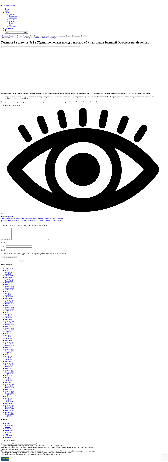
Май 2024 (8, 316)
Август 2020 (9, 395)
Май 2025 (8, 295)
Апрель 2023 (9, 338)
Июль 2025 (8, 291)
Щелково (8, 437)
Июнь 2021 (8, 377)
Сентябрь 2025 (9, 288)
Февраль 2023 (9, 342)
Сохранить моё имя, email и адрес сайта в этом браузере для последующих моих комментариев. (34, 254)
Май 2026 (8, 274)
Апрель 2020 (9, 402)
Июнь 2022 (8, 356)
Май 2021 (8, 379)
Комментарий (6, 239)
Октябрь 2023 (9, 328)
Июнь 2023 (8, 335)
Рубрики (7, 12)
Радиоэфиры (9, 28)
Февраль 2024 (9, 321)
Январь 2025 (9, 302)
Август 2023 (9, 331)
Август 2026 (9, 268)
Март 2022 (8, 361)
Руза (10, 25)
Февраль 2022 (9, 363)
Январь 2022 (9, 365)
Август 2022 (9, 353)
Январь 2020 (9, 407)
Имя (3, 243)
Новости (7, 9)
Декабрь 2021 (9, 367)
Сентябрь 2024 (9, 309)
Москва (11, 14)
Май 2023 (8, 337)
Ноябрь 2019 (9, 410)
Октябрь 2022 (9, 349)
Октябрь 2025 (9, 286)
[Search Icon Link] (6, 30)
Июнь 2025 (8, 293)
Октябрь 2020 (9, 391)
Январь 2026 (9, 281)
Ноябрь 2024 (9, 305)
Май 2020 (8, 400)
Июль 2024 (8, 312)
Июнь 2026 (8, 272)
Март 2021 (8, 382)
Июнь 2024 (8, 314)
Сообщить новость (9, 6)
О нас (6, 11)
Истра (11, 23)
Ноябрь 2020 (9, 389)
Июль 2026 (8, 270)
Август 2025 (9, 289)
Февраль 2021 (9, 384)
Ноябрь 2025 (9, 284)
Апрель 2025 (9, 296)
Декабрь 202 (9, 412)
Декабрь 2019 (9, 409)
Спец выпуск (13, 26)
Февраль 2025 (9, 300)
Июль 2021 (8, 375)
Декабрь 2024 (9, 303)
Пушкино (12, 21)
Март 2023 (8, 340)
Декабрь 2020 (9, 388)
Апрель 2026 (9, 275)
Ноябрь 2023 (9, 326)
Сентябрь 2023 (9, 330)
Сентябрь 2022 (9, 351)
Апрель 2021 (9, 381)
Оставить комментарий (49, 38)
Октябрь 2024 (9, 307)
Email (3, 246)
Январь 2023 (9, 344)
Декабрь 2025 (9, 282)
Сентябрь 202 (9, 414)
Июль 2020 (8, 396)
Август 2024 (9, 310)
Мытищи (12, 19)
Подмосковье (13, 16)
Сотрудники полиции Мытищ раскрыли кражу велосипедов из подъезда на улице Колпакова (32, 218)
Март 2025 (8, 298)
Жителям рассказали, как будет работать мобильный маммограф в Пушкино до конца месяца (32, 220)
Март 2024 (8, 319)
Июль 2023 (8, 333)
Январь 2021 (9, 386)
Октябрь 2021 (9, 370)
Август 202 (8, 416)
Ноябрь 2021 (9, 368)
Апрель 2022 (9, 360)
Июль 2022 (8, 354)
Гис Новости (35, 38)
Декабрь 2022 (9, 345)
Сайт (2, 250)
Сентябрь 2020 (9, 393)
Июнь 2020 (8, 398)
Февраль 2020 (9, 405)
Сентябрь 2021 (9, 372)
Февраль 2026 (9, 279)
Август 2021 (9, 374)
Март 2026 (8, 277)
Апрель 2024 (9, 317)
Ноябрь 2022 (9, 347)
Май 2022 (8, 358)
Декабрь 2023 (9, 324)
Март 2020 (8, 403)
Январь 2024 (9, 323)
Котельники (13, 18)
